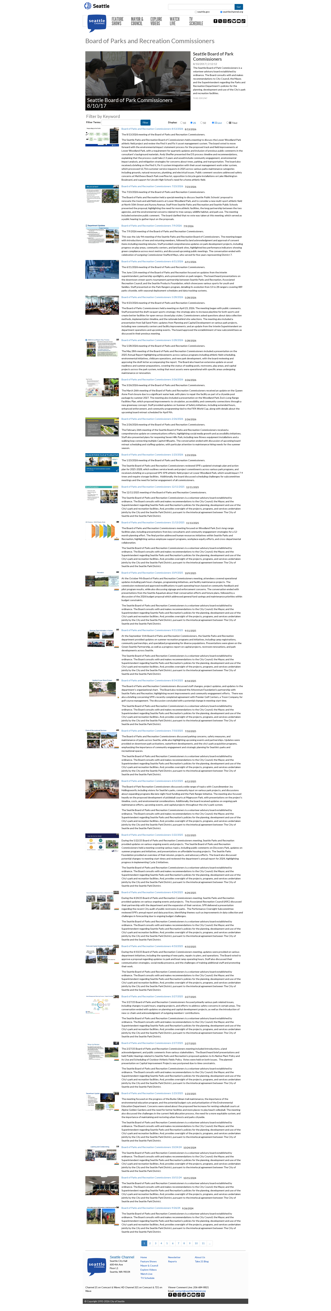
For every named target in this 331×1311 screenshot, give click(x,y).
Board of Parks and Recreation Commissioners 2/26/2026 (152, 418)
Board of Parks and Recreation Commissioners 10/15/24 (152, 1177)
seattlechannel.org (233, 11)
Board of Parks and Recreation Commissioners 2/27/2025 (152, 1042)
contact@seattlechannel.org (190, 1290)
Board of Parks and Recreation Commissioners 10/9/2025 (152, 572)
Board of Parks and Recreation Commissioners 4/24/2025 (152, 892)
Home (144, 1257)
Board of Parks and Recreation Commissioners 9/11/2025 (152, 630)
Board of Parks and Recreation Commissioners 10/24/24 (152, 1147)
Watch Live (174, 21)
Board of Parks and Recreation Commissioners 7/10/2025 (152, 730)
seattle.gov (203, 11)
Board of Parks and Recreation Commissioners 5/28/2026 (152, 297)
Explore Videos (156, 21)
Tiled (234, 122)
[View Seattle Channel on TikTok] (184, 1294)
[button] (137, 80)
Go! (239, 6)
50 (204, 122)
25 (194, 122)
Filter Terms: (94, 122)
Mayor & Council (137, 21)
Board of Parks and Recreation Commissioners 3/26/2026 (152, 379)
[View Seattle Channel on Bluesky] (189, 1294)
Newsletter (174, 1257)
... (209, 1243)
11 (203, 1243)
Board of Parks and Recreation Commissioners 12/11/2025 (153, 486)
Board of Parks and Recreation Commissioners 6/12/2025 (152, 780)
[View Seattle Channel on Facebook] (170, 1294)
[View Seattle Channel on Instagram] (179, 1294)
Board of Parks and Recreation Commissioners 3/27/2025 (152, 996)
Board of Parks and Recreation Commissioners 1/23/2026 (152, 454)
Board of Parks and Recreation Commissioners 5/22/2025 (152, 834)
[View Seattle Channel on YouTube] (193, 1294)
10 (184, 122)
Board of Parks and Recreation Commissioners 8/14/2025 (152, 680)
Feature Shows (117, 21)
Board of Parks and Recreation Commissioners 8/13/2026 (152, 128)
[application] (137, 81)
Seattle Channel (122, 1257)
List (219, 122)
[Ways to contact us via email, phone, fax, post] (203, 1294)
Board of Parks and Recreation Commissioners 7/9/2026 (152, 225)
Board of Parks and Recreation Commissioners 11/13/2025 (153, 522)
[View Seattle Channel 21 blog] (198, 1294)
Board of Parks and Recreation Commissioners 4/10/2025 (152, 946)
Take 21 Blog (202, 1261)
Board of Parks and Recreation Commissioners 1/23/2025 (152, 1093)
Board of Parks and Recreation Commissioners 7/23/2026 (152, 186)
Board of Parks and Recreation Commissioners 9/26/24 (151, 1207)
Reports (172, 1261)
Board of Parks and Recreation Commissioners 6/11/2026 (152, 261)
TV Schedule (196, 21)
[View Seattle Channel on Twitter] (175, 1294)
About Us (200, 1257)
